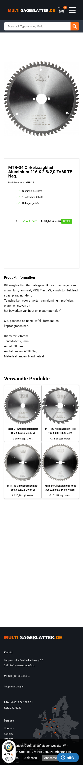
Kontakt (8, 733)
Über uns (9, 728)
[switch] (8, 759)
